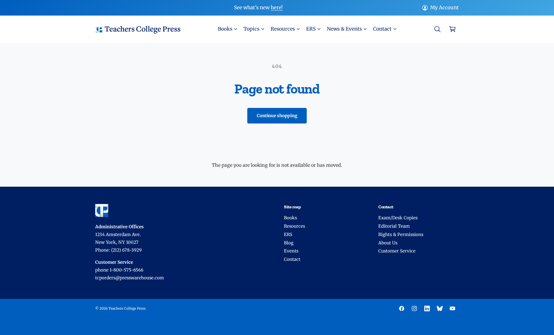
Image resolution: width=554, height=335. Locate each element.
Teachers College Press (127, 308)
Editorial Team (394, 226)
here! (277, 7)
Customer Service (396, 251)
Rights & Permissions (400, 234)
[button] (227, 29)
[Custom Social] (439, 308)
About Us (387, 243)
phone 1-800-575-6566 (119, 270)
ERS (288, 234)
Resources (294, 226)
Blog (288, 243)
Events (291, 251)
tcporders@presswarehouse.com (129, 277)
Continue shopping (277, 115)
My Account (444, 7)
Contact (292, 259)
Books (290, 217)
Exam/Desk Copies (398, 217)
